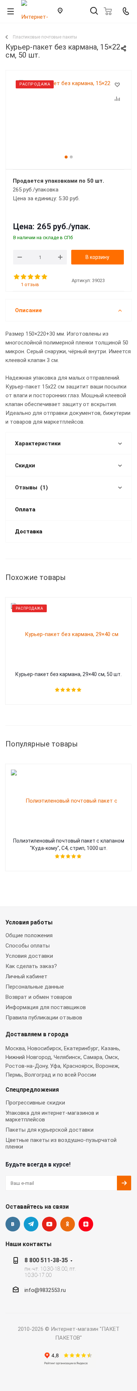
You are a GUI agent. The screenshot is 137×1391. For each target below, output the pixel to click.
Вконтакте (12, 1224)
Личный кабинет (26, 976)
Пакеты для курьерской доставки (49, 1130)
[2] (23, 277)
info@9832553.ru (45, 1290)
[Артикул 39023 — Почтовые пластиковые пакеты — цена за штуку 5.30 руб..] (68, 116)
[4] (37, 277)
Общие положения (29, 935)
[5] (44, 277)
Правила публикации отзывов (43, 1017)
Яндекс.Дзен (86, 1224)
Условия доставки (29, 956)
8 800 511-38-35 (46, 1260)
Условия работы (29, 922)
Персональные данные (34, 986)
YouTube (49, 1224)
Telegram (31, 1224)
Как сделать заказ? (31, 966)
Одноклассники (67, 1224)
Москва (15, 1048)
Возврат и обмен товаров (38, 997)
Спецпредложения (32, 1089)
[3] (30, 277)
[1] (17, 277)
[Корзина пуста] (110, 11)
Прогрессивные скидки (35, 1102)
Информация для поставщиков (45, 1007)
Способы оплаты (27, 945)
